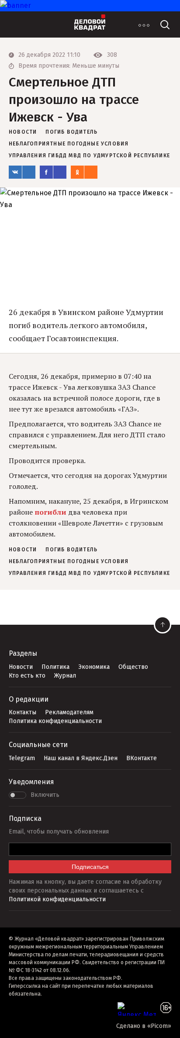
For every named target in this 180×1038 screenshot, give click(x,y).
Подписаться (90, 866)
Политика (55, 667)
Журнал (65, 675)
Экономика (94, 667)
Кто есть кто (27, 675)
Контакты (22, 712)
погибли (50, 512)
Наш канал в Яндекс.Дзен (81, 758)
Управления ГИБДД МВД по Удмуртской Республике (89, 155)
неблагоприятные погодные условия (68, 144)
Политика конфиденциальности (55, 721)
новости (23, 132)
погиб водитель (71, 132)
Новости (21, 667)
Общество (133, 667)
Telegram (22, 758)
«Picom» (159, 1026)
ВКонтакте (141, 758)
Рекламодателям (69, 712)
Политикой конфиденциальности (57, 899)
